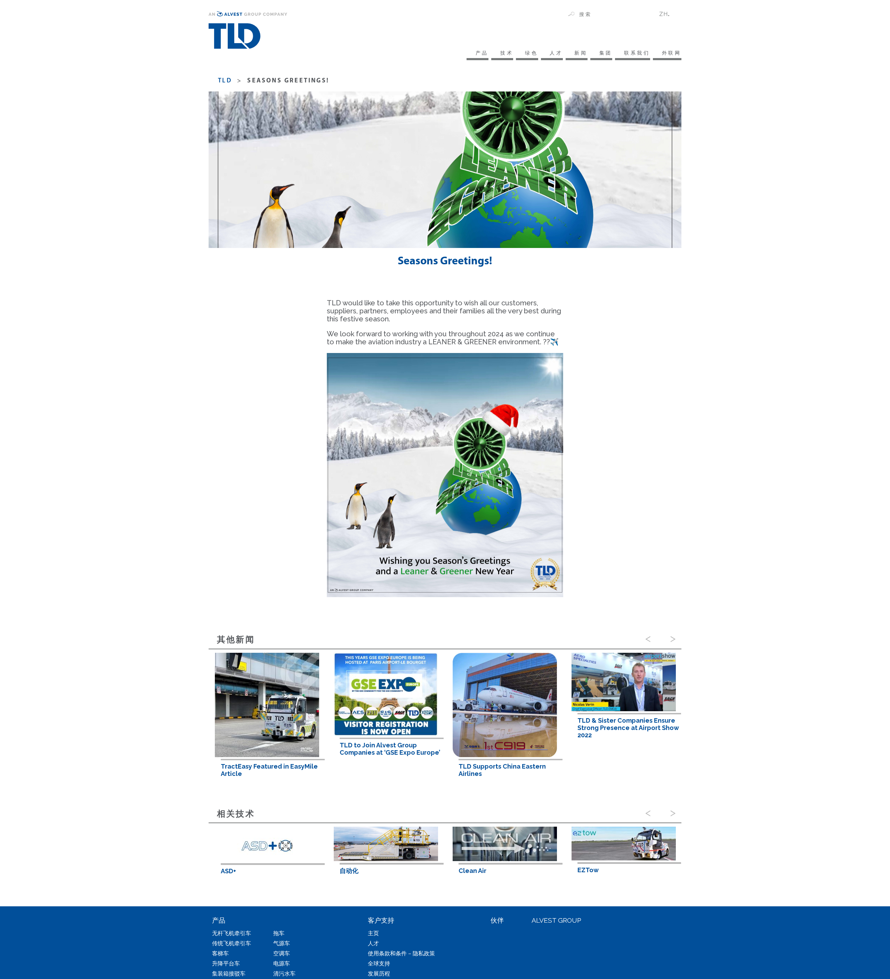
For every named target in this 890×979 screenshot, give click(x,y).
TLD (225, 81)
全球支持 (379, 963)
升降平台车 (226, 963)
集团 (605, 53)
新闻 (581, 53)
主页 (373, 933)
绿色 (531, 53)
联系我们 (637, 53)
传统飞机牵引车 (231, 943)
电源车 (281, 963)
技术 (506, 53)
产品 (482, 53)
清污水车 (284, 973)
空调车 (281, 953)
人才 (556, 53)
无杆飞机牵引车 (231, 933)
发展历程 (379, 973)
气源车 (281, 943)
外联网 (671, 53)
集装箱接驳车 (228, 973)
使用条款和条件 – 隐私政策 (401, 953)
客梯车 (220, 953)
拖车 (278, 933)
